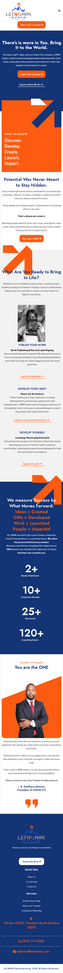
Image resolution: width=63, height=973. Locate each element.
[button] (58, 11)
